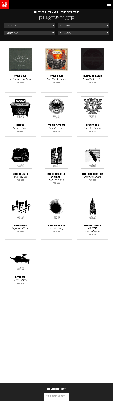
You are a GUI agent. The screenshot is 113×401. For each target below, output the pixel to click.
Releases (39, 12)
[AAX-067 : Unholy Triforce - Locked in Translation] (92, 59)
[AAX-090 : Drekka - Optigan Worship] (20, 108)
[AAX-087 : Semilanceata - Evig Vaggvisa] (20, 157)
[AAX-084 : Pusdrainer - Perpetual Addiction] (20, 208)
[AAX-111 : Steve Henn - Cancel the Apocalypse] (56, 59)
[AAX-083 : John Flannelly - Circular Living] (56, 208)
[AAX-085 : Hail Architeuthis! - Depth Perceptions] (92, 157)
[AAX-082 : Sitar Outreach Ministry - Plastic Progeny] (92, 208)
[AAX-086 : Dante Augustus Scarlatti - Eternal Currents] (56, 157)
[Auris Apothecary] (4, 4)
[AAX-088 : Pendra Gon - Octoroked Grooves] (92, 108)
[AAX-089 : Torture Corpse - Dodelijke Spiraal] (56, 108)
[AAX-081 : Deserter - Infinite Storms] (20, 260)
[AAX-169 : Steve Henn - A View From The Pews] (20, 59)
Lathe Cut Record (69, 12)
